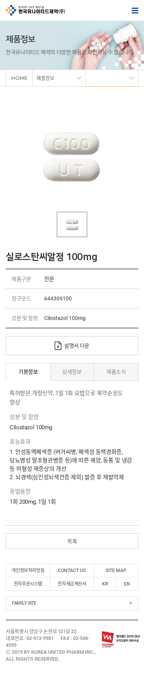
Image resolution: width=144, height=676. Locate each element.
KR (105, 584)
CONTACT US (72, 570)
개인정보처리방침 (28, 570)
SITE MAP (116, 570)
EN (127, 584)
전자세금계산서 (72, 584)
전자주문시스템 (28, 584)
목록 (72, 541)
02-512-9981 (40, 638)
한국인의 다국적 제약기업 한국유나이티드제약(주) (35, 10)
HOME (19, 78)
